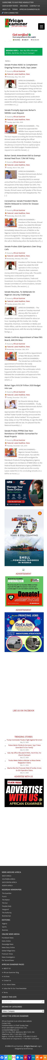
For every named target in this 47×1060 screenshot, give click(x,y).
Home (7, 61)
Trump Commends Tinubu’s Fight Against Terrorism (24, 740)
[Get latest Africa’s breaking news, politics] (16, 23)
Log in (39, 1046)
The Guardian (6, 893)
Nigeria (4, 924)
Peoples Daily (6, 906)
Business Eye (6, 916)
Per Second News (8, 960)
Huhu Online (6, 941)
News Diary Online (8, 947)
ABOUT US (6, 9)
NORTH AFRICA (7, 885)
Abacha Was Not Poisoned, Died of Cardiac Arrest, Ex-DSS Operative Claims (24, 769)
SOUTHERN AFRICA (8, 879)
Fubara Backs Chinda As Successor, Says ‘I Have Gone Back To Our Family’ (24, 746)
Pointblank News (7, 938)
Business (5, 930)
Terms (15, 9)
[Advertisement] (23, 682)
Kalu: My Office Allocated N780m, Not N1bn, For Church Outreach (24, 754)
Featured (10, 74)
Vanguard (5, 909)
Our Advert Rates (10, 6)
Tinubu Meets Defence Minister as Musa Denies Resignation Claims (24, 761)
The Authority (6, 913)
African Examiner (19, 71)
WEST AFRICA (6, 876)
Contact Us (35, 6)
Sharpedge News (7, 944)
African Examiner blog (29, 9)
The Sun (5, 903)
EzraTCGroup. (28, 1048)
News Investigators (8, 957)
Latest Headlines (19, 74)
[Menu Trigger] (41, 26)
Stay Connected (11, 13)
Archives (24, 6)
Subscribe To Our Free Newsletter (18, 2)
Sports (4, 927)
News (28, 74)
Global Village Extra (8, 951)
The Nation (6, 900)
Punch (4, 896)
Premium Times (7, 954)
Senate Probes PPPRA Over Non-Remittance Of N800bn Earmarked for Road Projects (21, 433)
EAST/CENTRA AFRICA (9, 882)
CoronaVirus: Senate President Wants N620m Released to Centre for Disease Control (22, 204)
